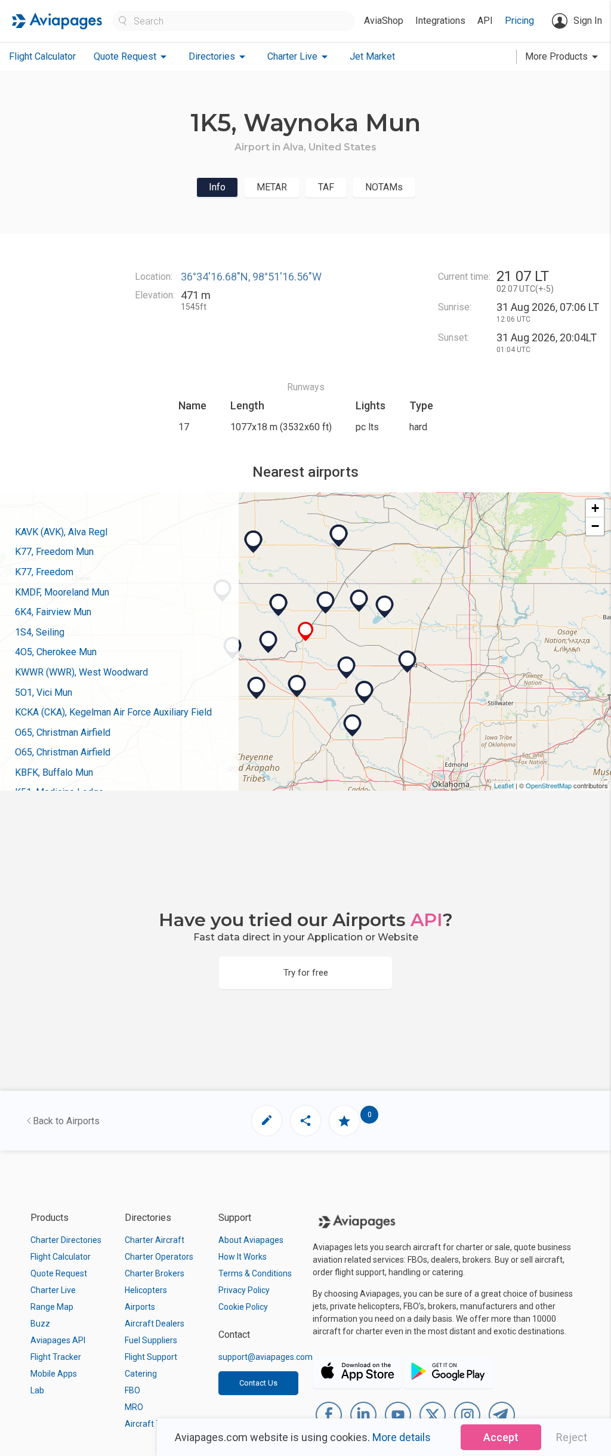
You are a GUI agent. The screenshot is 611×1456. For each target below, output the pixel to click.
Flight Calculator (42, 56)
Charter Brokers (154, 1273)
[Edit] (267, 1121)
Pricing (519, 20)
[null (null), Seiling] (297, 686)
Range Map (51, 1307)
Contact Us (258, 1382)
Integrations (440, 20)
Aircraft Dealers (154, 1323)
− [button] (595, 526)
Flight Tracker (55, 1357)
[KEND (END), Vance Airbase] (407, 661)
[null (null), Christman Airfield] (364, 692)
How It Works (242, 1256)
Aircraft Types (152, 1424)
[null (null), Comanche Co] (253, 541)
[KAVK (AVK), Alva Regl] (325, 602)
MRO (134, 1407)
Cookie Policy (243, 1307)
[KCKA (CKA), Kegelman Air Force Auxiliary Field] (385, 607)
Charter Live (53, 1290)
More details (401, 1437)
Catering (141, 1373)
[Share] (305, 1121)
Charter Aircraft (154, 1240)
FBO (132, 1390)
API (485, 20)
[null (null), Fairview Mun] (346, 667)
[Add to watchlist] (344, 1121)
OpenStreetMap (549, 785)
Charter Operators (159, 1256)
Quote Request (58, 1273)
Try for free (305, 972)
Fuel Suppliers (151, 1340)
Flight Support (151, 1357)
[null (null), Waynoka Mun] (306, 631)
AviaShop (383, 20)
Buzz (40, 1323)
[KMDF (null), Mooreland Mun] (268, 642)
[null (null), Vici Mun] (256, 688)
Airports (140, 1307)
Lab (37, 1390)
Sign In (587, 20)
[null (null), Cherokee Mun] (359, 601)
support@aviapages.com (265, 1357)
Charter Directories (65, 1240)
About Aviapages (250, 1240)
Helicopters (146, 1290)
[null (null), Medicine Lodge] (339, 536)
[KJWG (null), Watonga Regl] (352, 725)
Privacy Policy (244, 1290)
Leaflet (504, 785)
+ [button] (595, 508)
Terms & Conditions (255, 1273)
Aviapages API (57, 1340)
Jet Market (372, 56)
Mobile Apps (53, 1373)
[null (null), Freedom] (278, 605)
